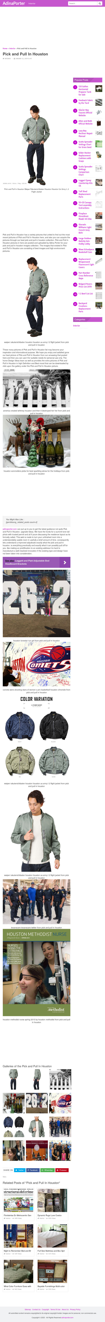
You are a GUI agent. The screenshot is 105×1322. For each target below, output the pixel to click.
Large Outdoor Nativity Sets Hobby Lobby (85, 241)
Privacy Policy (75, 1309)
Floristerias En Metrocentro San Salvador (22, 1215)
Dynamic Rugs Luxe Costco (50, 1215)
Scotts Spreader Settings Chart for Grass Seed (85, 144)
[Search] (99, 3)
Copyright (45, 1309)
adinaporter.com (10, 529)
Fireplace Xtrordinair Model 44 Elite (85, 216)
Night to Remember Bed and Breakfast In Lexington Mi (27, 1250)
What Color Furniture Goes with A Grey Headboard (26, 1286)
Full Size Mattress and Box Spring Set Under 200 (59, 1250)
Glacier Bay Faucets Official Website (85, 113)
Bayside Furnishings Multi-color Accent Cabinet (58, 1286)
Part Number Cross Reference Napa (86, 276)
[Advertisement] (52, 28)
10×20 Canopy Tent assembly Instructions (85, 205)
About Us (65, 1309)
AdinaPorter (14, 3)
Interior (31, 3)
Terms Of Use (55, 1309)
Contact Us (36, 1309)
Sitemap (28, 1309)
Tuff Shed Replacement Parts (85, 194)
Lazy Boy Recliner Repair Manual (86, 133)
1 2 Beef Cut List (86, 293)
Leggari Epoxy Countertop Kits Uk (85, 183)
